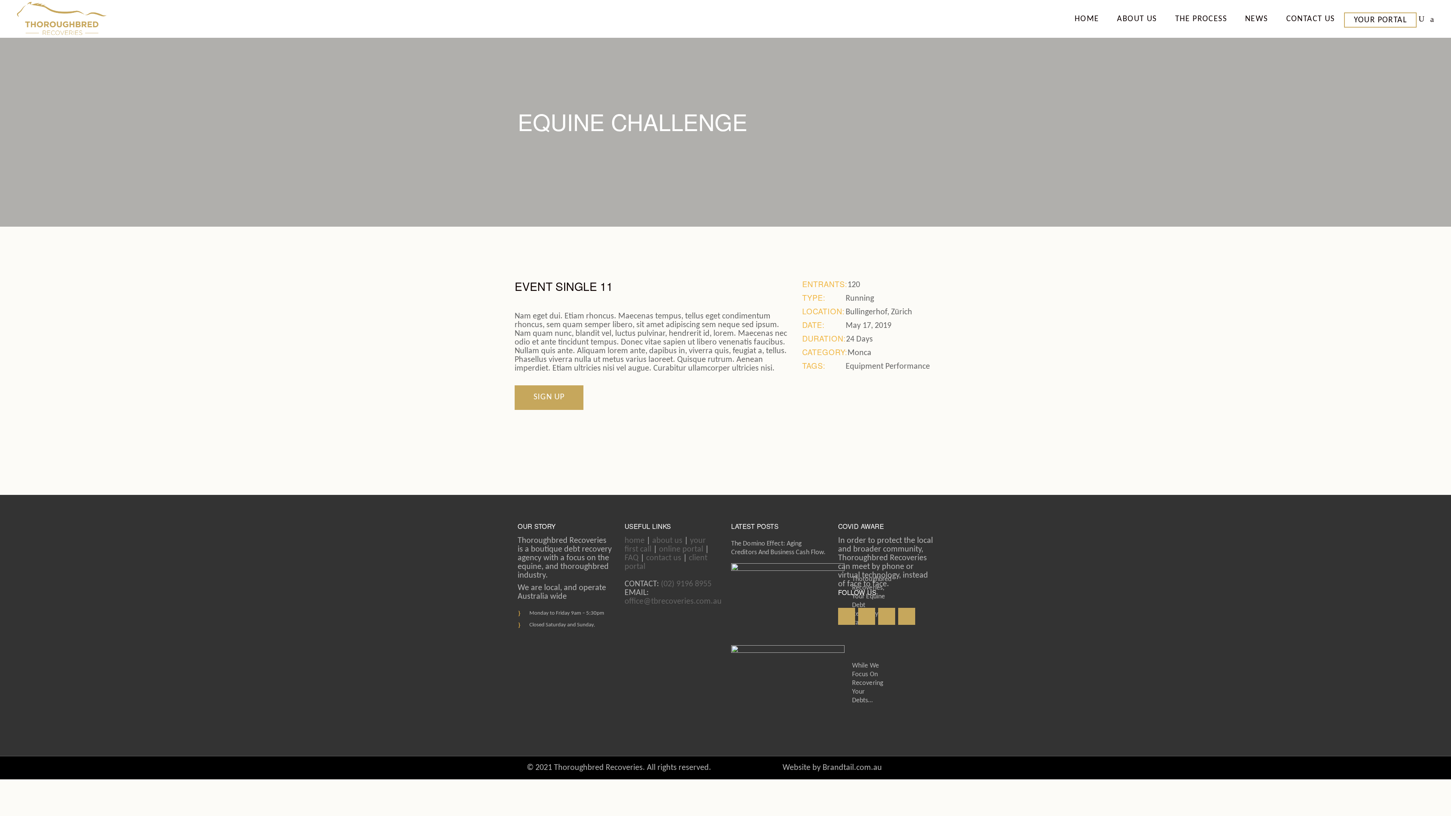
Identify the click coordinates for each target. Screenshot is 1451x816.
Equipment (864, 366)
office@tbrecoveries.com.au (673, 601)
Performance (907, 366)
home (635, 540)
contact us (663, 558)
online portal (681, 549)
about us (667, 540)
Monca (859, 353)
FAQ (632, 558)
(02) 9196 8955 (686, 584)
